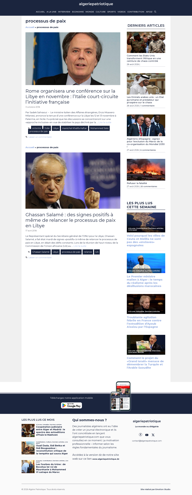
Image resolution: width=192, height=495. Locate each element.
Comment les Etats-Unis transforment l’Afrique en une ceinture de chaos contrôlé (144, 58)
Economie (78, 11)
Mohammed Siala (99, 128)
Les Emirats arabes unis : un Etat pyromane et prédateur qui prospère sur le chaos (145, 100)
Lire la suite (104, 122)
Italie (47, 128)
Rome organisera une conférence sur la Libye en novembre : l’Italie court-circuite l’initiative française (71, 96)
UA (96, 252)
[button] (155, 12)
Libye (56, 128)
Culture (101, 11)
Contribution (135, 11)
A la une (51, 11)
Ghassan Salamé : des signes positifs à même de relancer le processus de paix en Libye (70, 220)
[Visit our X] (153, 434)
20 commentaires (148, 186)
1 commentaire (148, 106)
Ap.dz (149, 11)
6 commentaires (148, 150)
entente (36, 128)
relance (88, 252)
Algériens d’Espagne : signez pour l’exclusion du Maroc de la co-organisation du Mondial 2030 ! (146, 143)
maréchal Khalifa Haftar (74, 128)
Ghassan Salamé (40, 252)
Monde (90, 11)
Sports (111, 11)
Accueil (40, 11)
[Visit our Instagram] (147, 434)
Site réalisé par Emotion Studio (155, 489)
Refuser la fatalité (137, 183)
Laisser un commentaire (40, 137)
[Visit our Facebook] (140, 434)
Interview (64, 11)
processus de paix (38, 131)
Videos (122, 11)
